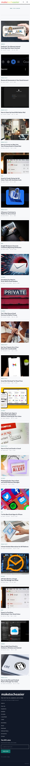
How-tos (3, 706)
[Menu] (27, 2)
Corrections (4, 733)
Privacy (27, 763)
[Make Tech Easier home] (10, 2)
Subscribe (5, 751)
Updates (3, 711)
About (2, 725)
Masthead (3, 728)
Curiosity (3, 714)
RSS (9, 756)
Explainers (3, 709)
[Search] (23, 2)
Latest (2, 719)
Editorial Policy (4, 731)
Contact (3, 736)
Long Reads (4, 717)
